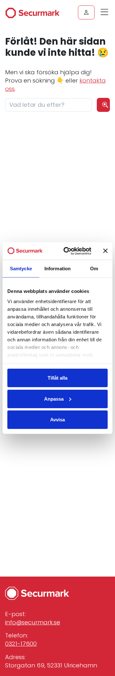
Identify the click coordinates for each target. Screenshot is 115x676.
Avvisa (57, 419)
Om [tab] (94, 268)
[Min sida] (86, 12)
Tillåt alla (57, 378)
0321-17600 (21, 644)
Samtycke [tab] (21, 268)
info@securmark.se (32, 622)
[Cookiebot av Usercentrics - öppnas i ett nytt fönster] (67, 251)
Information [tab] (57, 268)
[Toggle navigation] (106, 14)
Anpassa (54, 398)
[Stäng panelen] (105, 251)
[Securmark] (32, 12)
